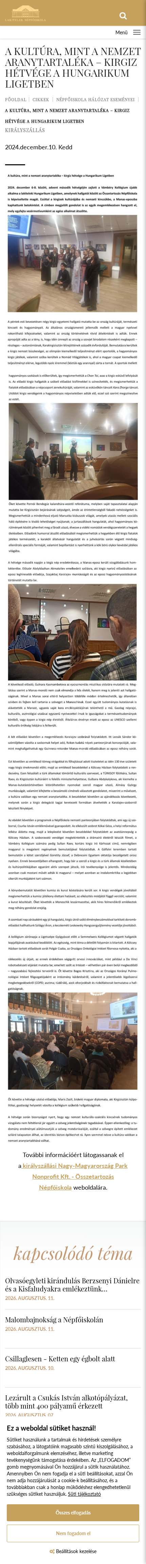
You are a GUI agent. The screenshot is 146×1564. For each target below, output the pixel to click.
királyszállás (25, 130)
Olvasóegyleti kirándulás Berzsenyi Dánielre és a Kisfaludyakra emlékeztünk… (72, 1284)
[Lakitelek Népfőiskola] (25, 12)
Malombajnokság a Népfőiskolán (54, 1319)
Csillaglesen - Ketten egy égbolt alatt (60, 1358)
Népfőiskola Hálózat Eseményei (95, 99)
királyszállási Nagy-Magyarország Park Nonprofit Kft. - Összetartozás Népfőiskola (74, 1176)
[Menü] (137, 32)
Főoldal (15, 99)
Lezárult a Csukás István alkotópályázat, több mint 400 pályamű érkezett (66, 1401)
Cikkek (41, 99)
